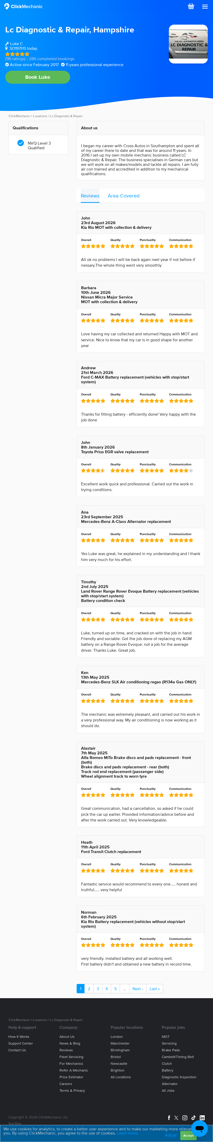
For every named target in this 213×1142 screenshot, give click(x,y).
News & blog (69, 1043)
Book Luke (37, 77)
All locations (121, 1077)
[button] (204, 6)
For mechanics (71, 1064)
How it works (18, 1037)
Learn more (127, 1133)
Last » (155, 988)
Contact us (17, 1050)
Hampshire (113, 29)
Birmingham (120, 1050)
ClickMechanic (19, 116)
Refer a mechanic (73, 1070)
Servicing (169, 1043)
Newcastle (119, 1064)
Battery (167, 1070)
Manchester (120, 1043)
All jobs (168, 1091)
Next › (137, 988)
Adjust (171, 1135)
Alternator (170, 1084)
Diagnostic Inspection (179, 1077)
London (117, 1037)
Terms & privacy (72, 1091)
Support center (20, 1043)
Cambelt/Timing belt (178, 1057)
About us (67, 1037)
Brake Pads (171, 1050)
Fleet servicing (71, 1057)
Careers (65, 1084)
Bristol (116, 1057)
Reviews (90, 195)
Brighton (117, 1070)
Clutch (167, 1064)
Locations (40, 116)
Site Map (14, 1123)
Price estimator (71, 1077)
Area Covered (124, 195)
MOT (166, 1037)
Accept (188, 1135)
